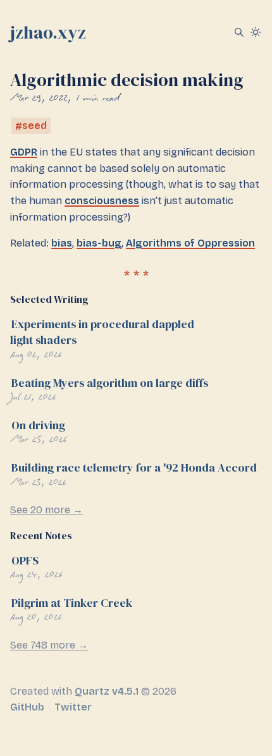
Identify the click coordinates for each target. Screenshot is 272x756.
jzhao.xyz (48, 32)
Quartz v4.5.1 (107, 691)
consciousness (102, 201)
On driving (38, 425)
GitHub (27, 707)
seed (34, 126)
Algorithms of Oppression (190, 243)
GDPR (23, 152)
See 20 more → (46, 510)
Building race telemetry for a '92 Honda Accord (134, 467)
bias (61, 243)
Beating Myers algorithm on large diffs (109, 383)
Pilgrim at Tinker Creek (71, 603)
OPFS (25, 560)
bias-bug (99, 243)
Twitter (73, 707)
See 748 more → (49, 645)
